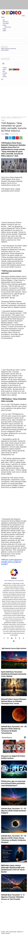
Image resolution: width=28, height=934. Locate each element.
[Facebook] (6, 137)
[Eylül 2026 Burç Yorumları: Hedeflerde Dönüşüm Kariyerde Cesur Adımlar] (14, 660)
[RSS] (19, 638)
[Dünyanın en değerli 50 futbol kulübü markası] (14, 744)
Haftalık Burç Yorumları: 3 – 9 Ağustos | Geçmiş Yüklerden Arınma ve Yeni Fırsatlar (12, 897)
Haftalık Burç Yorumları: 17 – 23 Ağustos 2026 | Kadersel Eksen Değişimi (13, 811)
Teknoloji (5, 73)
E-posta (3, 57)
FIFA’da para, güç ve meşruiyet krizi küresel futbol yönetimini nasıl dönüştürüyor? (13, 783)
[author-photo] (14, 576)
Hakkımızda (5, 21)
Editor (7, 134)
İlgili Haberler (6, 648)
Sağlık (4, 74)
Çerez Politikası (5, 50)
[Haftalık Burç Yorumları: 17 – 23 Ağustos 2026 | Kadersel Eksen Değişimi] (14, 796)
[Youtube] (13, 641)
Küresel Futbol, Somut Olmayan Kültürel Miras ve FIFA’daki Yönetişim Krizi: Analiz (13, 701)
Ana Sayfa (3, 117)
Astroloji (4, 76)
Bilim (4, 71)
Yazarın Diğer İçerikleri (18, 648)
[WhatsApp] (20, 137)
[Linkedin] (13, 137)
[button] (3, 64)
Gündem (5, 67)
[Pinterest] (17, 137)
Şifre (2, 45)
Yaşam (4, 69)
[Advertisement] (14, 100)
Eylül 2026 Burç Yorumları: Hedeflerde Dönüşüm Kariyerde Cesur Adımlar (13, 674)
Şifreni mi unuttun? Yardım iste (8, 48)
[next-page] (1, 902)
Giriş (4, 19)
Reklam (4, 25)
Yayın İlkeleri (6, 23)
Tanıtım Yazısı (7, 27)
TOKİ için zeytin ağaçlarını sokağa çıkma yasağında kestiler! (11, 562)
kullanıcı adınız (4, 40)
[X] (10, 137)
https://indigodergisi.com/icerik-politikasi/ (14, 580)
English (4, 30)
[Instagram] (7, 638)
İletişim (4, 28)
